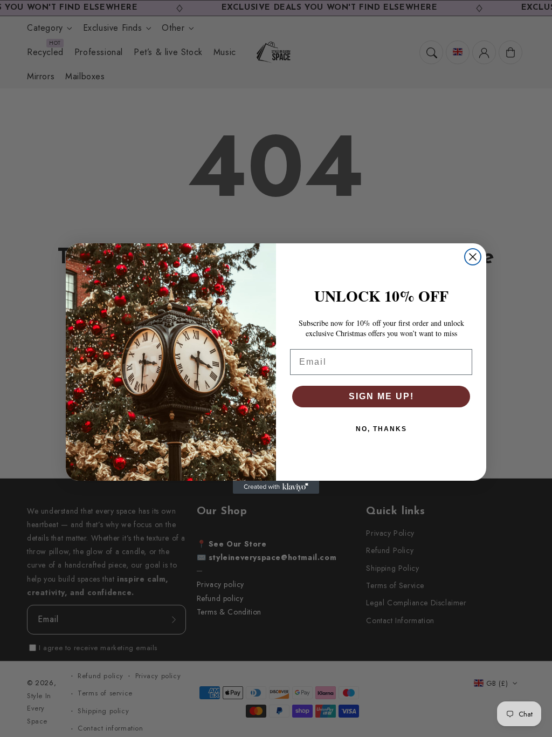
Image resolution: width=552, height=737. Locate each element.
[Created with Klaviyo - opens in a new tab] (276, 487)
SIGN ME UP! (381, 396)
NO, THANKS (381, 429)
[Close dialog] (473, 257)
